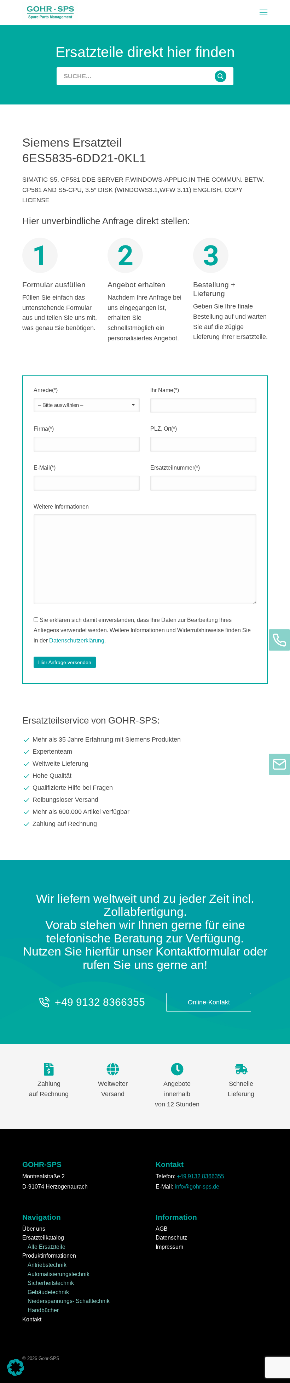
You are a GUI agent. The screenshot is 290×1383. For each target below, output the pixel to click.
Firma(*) (44, 429)
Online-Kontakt (209, 1002)
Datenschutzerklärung (76, 640)
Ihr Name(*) (164, 390)
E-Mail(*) (45, 468)
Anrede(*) (46, 390)
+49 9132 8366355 (100, 1002)
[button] (263, 12)
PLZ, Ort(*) (163, 429)
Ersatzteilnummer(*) (175, 468)
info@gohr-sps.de (197, 1187)
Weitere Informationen (61, 507)
